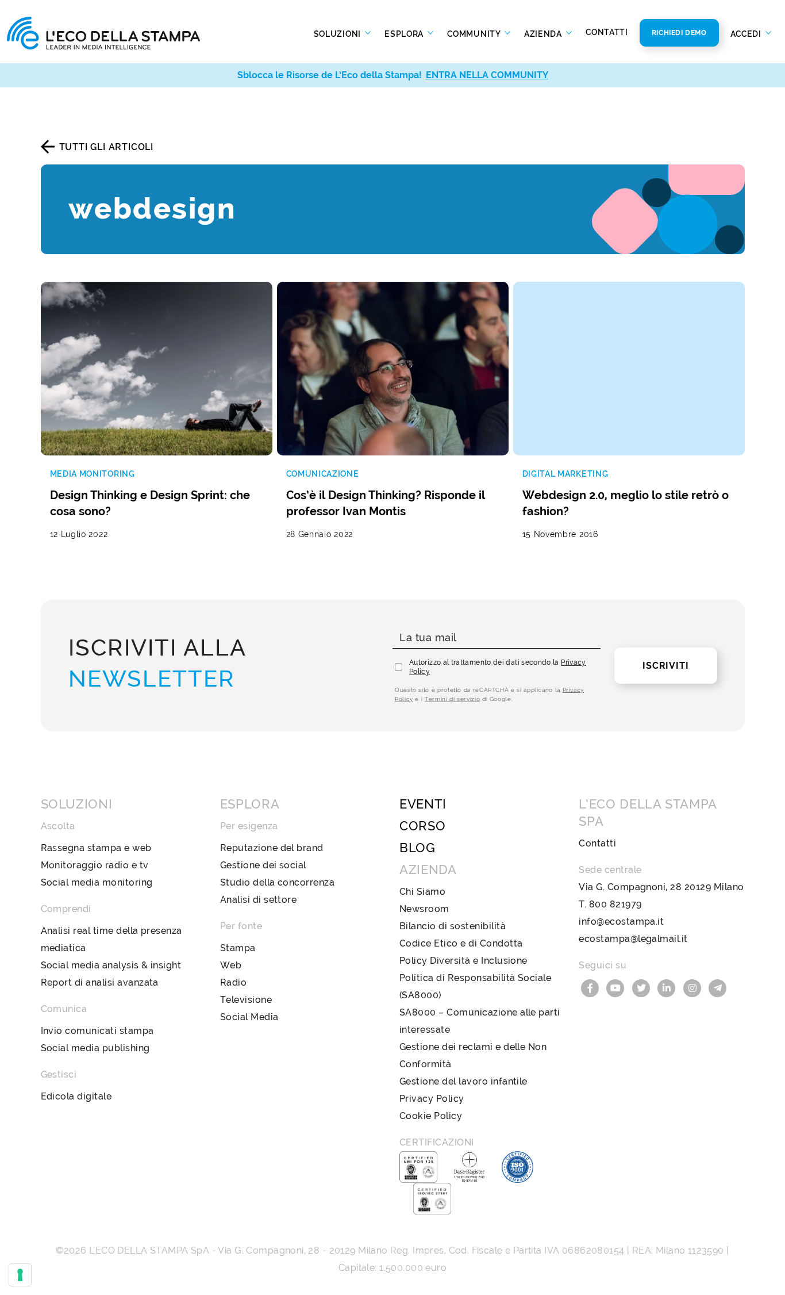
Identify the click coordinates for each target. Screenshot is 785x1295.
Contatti (607, 32)
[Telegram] (718, 987)
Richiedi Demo (679, 33)
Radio (233, 982)
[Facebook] (591, 987)
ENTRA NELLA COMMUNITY (487, 75)
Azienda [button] (544, 33)
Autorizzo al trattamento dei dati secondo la (497, 667)
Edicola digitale (76, 1096)
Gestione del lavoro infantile (463, 1081)
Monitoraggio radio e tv (95, 865)
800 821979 (615, 904)
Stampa (238, 947)
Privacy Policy (431, 1098)
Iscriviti (665, 665)
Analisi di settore (258, 899)
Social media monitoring (97, 882)
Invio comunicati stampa (97, 1030)
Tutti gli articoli (106, 146)
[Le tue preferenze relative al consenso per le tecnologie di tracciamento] (20, 1275)
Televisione (246, 999)
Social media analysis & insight (111, 965)
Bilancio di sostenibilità (452, 926)
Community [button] (474, 33)
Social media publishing (95, 1048)
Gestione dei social (263, 865)
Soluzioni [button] (338, 33)
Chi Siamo (422, 891)
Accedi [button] (747, 33)
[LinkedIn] (668, 987)
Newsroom (424, 908)
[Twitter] (642, 987)
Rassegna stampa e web (96, 847)
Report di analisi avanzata (100, 982)
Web (230, 965)
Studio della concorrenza (277, 882)
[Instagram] (693, 987)
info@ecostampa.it (621, 921)
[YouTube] (617, 987)
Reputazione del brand (272, 847)
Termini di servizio (452, 699)
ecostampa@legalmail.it (633, 938)
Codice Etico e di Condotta (460, 943)
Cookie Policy (430, 1115)
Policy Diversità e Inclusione (463, 960)
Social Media (249, 1017)
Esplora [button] (405, 33)
